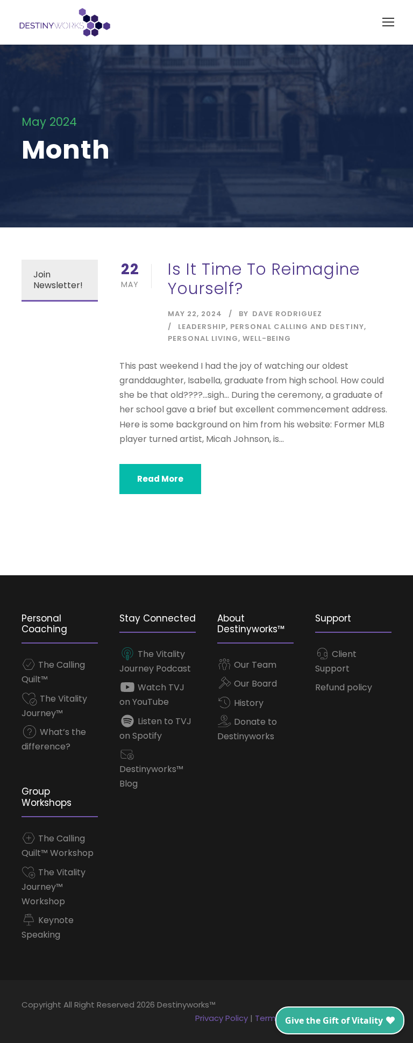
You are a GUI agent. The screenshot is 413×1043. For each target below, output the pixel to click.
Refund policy (343, 687)
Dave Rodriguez (287, 314)
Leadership (202, 327)
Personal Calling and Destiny (297, 327)
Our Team (254, 665)
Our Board (254, 683)
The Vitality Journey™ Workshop (54, 887)
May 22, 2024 (195, 314)
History (248, 703)
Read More (160, 478)
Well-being (267, 338)
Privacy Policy (221, 1018)
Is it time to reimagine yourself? (264, 279)
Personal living (203, 338)
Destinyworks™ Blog (151, 776)
